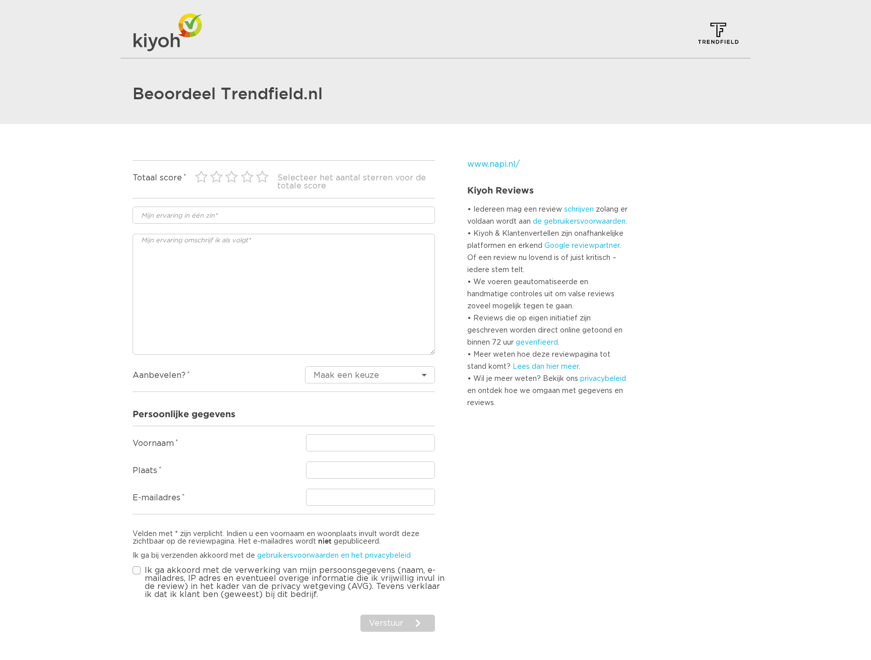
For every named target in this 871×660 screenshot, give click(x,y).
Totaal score (157, 178)
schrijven (579, 209)
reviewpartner (595, 245)
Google (557, 245)
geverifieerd (537, 342)
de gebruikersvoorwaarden (579, 221)
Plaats (145, 471)
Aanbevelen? (159, 375)
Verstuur (386, 623)
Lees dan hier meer (546, 366)
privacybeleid (603, 378)
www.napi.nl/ (493, 164)
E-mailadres (156, 498)
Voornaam (153, 443)
